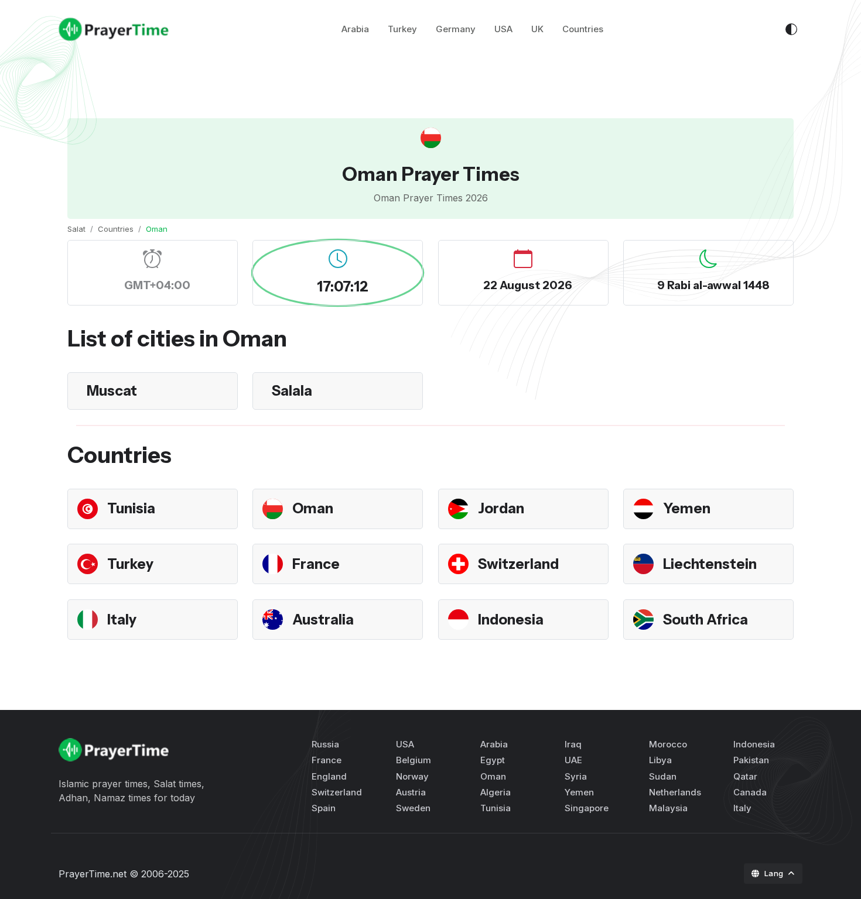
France (316, 563)
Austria (411, 792)
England (329, 776)
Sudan (662, 776)
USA (503, 29)
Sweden (413, 808)
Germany (456, 29)
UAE (573, 760)
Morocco (668, 744)
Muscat (112, 390)
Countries (582, 29)
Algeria (495, 792)
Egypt (492, 760)
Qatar (745, 776)
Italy (121, 619)
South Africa (705, 619)
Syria (576, 776)
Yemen (686, 508)
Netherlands (675, 792)
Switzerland (518, 563)
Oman (312, 508)
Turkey (402, 29)
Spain (324, 808)
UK (537, 29)
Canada (750, 792)
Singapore (587, 808)
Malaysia (668, 808)
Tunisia (131, 508)
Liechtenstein (710, 563)
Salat (76, 229)
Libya (660, 760)
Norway (412, 776)
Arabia (355, 29)
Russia (325, 744)
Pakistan (751, 760)
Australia (323, 619)
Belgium (413, 760)
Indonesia (511, 619)
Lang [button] (775, 873)
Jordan (501, 508)
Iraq (573, 744)
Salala (292, 390)
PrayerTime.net (93, 874)
